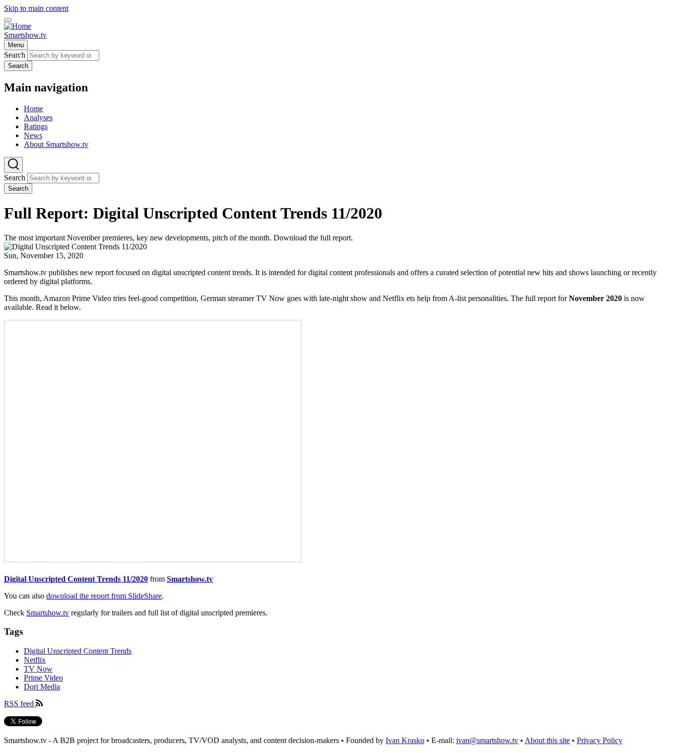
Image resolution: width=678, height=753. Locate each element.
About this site (547, 740)
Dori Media (42, 686)
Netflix (35, 660)
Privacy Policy (599, 740)
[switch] (8, 19)
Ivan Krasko (405, 740)
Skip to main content (36, 8)
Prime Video (43, 678)
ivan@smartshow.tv (487, 740)
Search (14, 55)
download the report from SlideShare (104, 596)
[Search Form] (13, 165)
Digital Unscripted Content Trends (78, 651)
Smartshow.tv (25, 35)
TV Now (38, 669)
